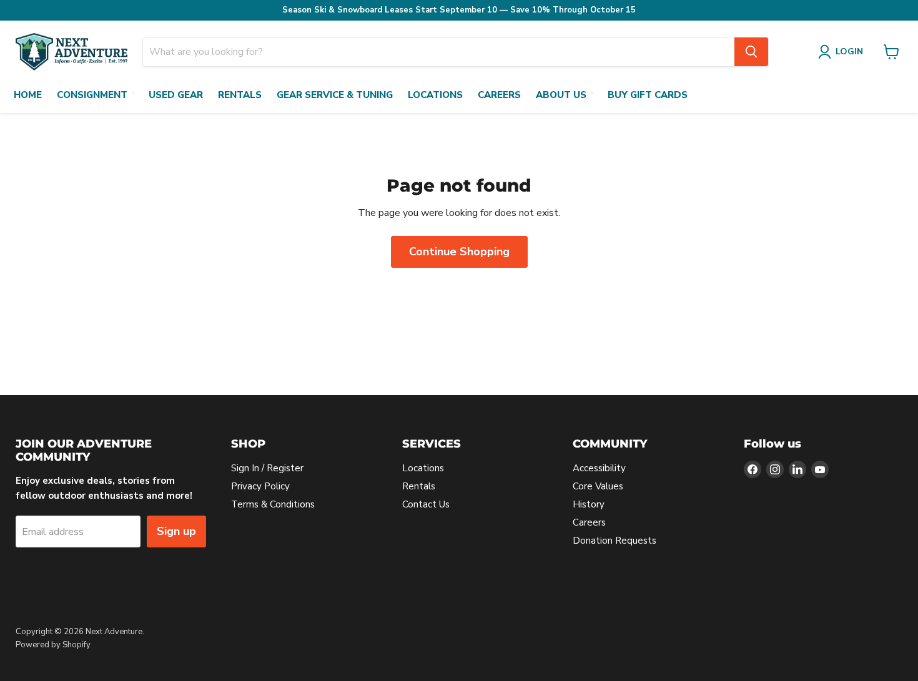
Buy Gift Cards (648, 95)
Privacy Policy (260, 486)
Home (28, 95)
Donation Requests (614, 540)
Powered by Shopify (53, 644)
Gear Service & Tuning (335, 95)
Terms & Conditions (273, 504)
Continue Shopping (459, 251)
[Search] (751, 51)
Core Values (598, 486)
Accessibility (599, 468)
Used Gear (176, 95)
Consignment (92, 95)
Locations (435, 95)
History (589, 504)
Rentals (240, 95)
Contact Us (426, 504)
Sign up (176, 531)
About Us (561, 95)
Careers (499, 95)
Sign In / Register (267, 468)
